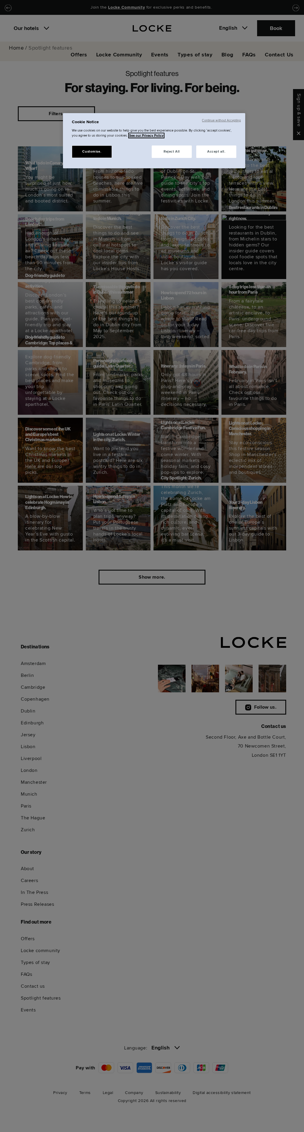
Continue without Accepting (221, 120)
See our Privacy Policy (146, 135)
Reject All (172, 151)
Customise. (91, 151)
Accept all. (216, 151)
